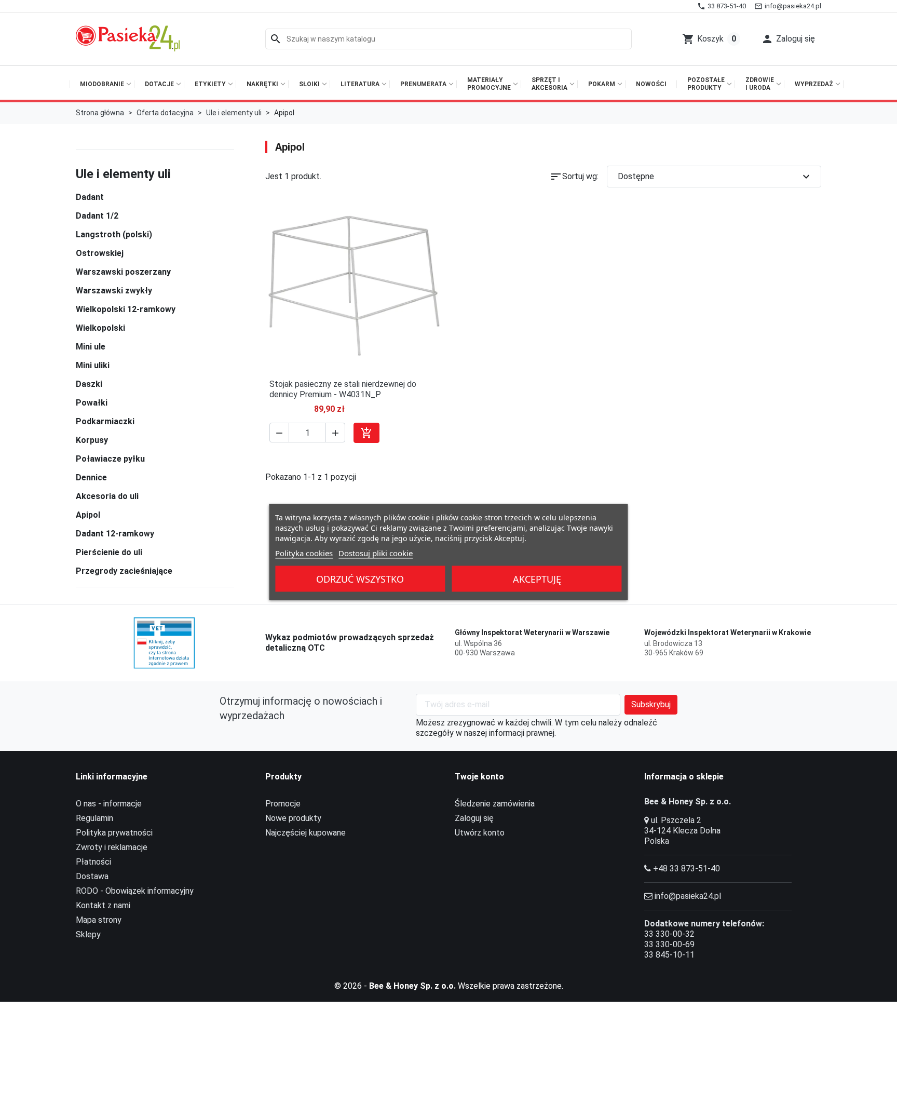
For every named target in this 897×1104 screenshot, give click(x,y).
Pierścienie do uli (109, 552)
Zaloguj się (474, 818)
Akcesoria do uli (107, 496)
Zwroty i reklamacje (111, 847)
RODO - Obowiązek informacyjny (135, 891)
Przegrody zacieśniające (124, 571)
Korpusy (92, 440)
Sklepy (88, 934)
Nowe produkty (293, 818)
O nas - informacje (109, 804)
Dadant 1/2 (97, 216)
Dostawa (92, 876)
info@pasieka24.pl (688, 896)
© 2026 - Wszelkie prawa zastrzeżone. (448, 986)
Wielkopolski (100, 328)
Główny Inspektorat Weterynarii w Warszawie (532, 632)
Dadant (90, 197)
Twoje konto (479, 777)
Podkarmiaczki (105, 421)
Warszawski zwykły (114, 290)
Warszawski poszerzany (123, 272)
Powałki (91, 403)
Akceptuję (537, 579)
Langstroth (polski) (114, 234)
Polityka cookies (304, 553)
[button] (788, 39)
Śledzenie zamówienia (495, 804)
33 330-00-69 (669, 944)
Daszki (89, 384)
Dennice (91, 477)
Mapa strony (98, 920)
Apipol (88, 515)
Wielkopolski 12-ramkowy (125, 309)
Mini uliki (93, 365)
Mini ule (90, 347)
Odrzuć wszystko (360, 579)
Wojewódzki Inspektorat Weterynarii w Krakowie (727, 632)
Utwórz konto (480, 833)
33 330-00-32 (669, 934)
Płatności (93, 862)
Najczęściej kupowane (305, 833)
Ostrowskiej (100, 253)
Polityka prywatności (114, 833)
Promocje (283, 804)
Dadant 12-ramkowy (115, 533)
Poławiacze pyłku (110, 459)
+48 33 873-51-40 (686, 868)
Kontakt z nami (103, 905)
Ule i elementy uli (123, 174)
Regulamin (94, 818)
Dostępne (715, 176)
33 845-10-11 (669, 955)
